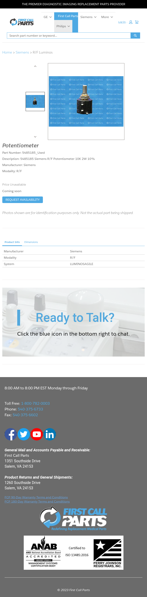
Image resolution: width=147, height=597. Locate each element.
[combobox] (67, 35)
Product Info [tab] (12, 242)
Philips (61, 26)
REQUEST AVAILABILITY (23, 200)
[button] (125, 22)
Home (7, 52)
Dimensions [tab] (31, 242)
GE (46, 17)
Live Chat (139, 589)
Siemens (86, 17)
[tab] (35, 101)
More (105, 17)
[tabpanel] (73, 258)
